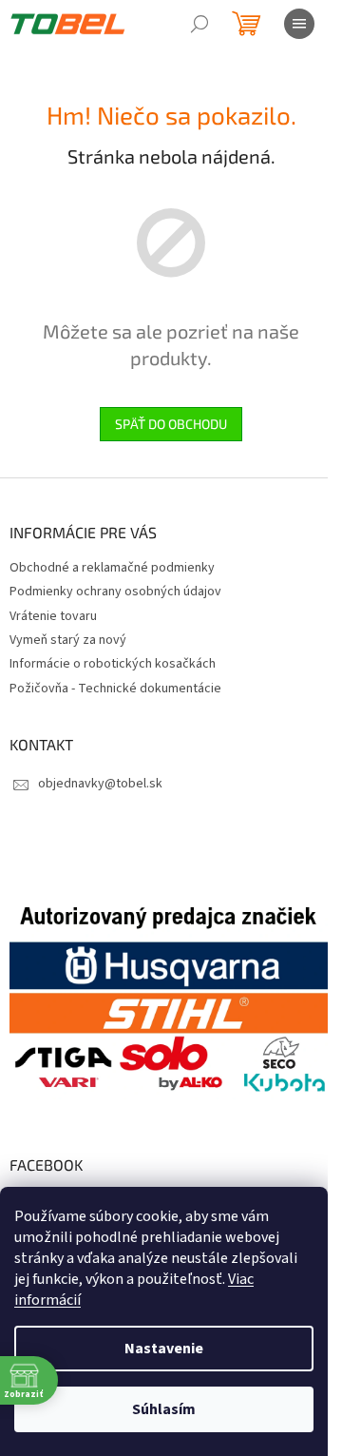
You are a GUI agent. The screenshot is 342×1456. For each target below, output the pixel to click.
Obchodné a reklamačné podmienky (112, 567)
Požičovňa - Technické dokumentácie (115, 688)
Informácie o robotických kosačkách (113, 663)
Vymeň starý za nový (68, 640)
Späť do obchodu (171, 424)
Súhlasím (164, 1409)
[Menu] (299, 24)
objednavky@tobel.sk (100, 783)
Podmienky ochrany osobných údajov (115, 591)
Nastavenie (163, 1348)
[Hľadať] (199, 24)
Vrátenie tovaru (53, 616)
